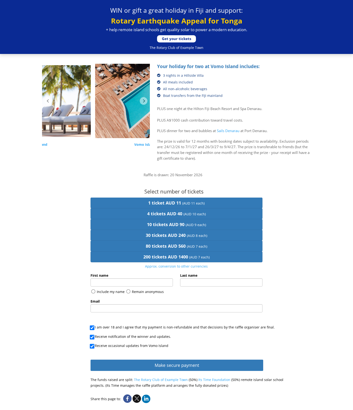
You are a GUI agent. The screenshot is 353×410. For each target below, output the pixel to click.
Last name (188, 275)
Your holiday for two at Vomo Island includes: (208, 67)
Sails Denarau (228, 130)
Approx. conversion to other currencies (176, 266)
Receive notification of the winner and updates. (133, 336)
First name (99, 275)
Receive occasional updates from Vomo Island (131, 345)
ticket (176, 203)
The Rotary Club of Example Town (161, 379)
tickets (176, 214)
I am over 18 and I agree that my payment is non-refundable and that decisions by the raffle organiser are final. (185, 327)
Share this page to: (106, 399)
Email (95, 301)
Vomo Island (95, 144)
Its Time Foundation (214, 379)
